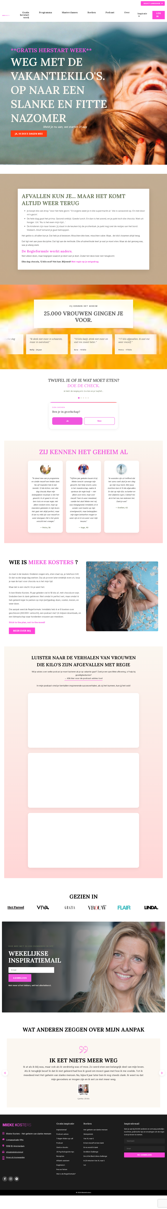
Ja (67, 421)
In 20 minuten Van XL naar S (94, 1160)
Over (127, 12)
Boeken (92, 12)
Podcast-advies (62, 1134)
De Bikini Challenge (91, 1151)
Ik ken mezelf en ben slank (94, 1143)
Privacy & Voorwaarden (15, 1157)
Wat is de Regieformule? (66, 1173)
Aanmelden (20, 978)
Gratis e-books (62, 1147)
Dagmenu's (60, 1165)
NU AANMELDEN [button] (144, 1155)
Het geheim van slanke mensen (96, 1129)
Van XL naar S (89, 1138)
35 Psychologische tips (65, 1151)
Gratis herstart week (24, 15)
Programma (45, 12)
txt (85, 1165)
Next (162, 1073)
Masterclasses (70, 12)
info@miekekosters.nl (14, 1152)
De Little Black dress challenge (95, 1156)
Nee (99, 421)
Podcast (110, 12)
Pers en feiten (61, 1169)
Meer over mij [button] (22, 630)
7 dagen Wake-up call (64, 1138)
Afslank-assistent (62, 1160)
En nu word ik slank (91, 1147)
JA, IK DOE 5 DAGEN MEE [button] (29, 133)
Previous (5, 1073)
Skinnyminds (88, 1134)
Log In (158, 15)
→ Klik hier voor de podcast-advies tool (83, 678)
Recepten (60, 1156)
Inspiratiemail (61, 1129)
